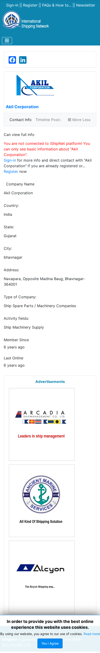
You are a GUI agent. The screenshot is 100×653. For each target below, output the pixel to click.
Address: (11, 269)
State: (9, 227)
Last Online (13, 358)
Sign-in (10, 160)
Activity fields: (16, 318)
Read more (91, 634)
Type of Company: (20, 297)
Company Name (19, 184)
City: (8, 248)
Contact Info (21, 119)
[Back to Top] (83, 637)
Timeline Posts (48, 119)
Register (11, 171)
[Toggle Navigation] (7, 40)
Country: (11, 205)
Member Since (16, 339)
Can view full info (19, 134)
